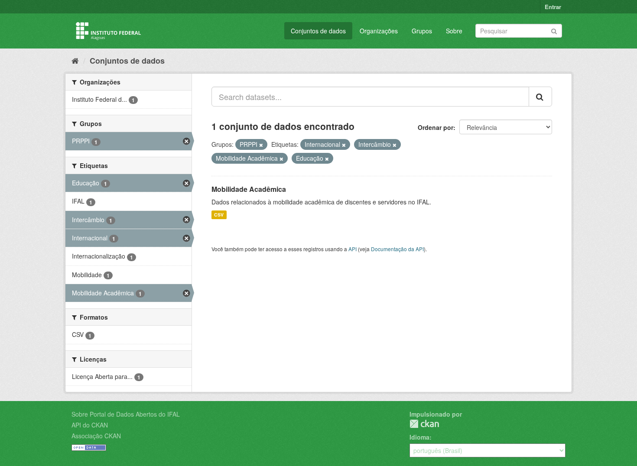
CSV (219, 214)
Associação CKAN (96, 435)
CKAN (424, 423)
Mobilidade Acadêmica (248, 189)
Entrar (553, 7)
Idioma (419, 437)
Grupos (422, 30)
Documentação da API (397, 248)
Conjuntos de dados (318, 30)
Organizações (379, 30)
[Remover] (261, 144)
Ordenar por (435, 127)
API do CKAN (90, 425)
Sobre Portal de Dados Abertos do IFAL (126, 414)
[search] (540, 97)
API (352, 248)
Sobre (454, 30)
